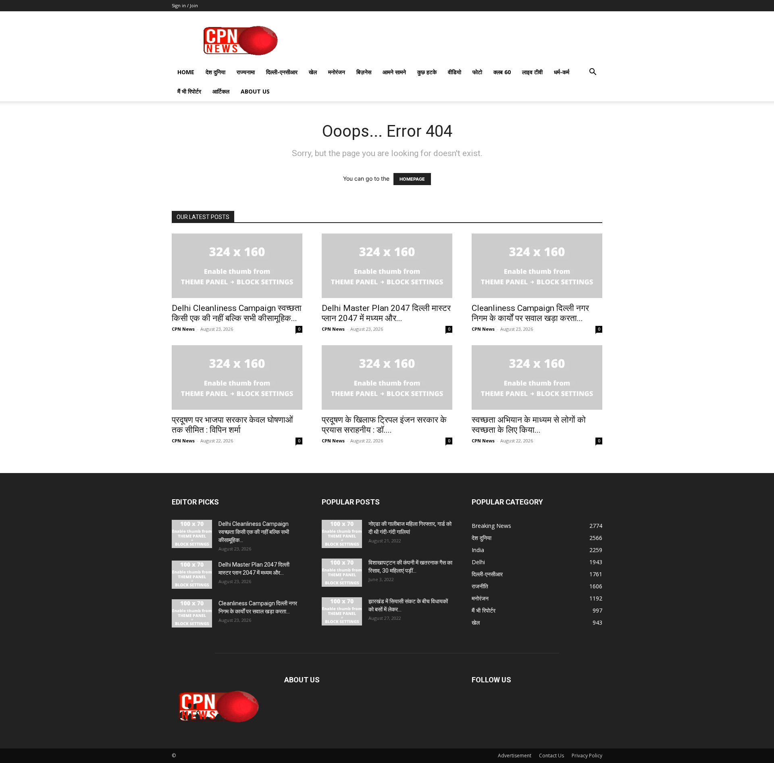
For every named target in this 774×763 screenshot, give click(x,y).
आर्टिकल (220, 91)
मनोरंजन (336, 72)
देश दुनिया (215, 72)
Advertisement (514, 755)
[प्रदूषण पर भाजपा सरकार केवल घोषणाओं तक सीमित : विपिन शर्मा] (237, 377)
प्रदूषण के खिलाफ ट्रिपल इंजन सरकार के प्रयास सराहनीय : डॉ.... (384, 425)
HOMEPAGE (412, 179)
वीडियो (454, 72)
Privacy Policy (587, 755)
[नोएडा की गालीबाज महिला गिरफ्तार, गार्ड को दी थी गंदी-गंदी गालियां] (342, 534)
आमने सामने (394, 72)
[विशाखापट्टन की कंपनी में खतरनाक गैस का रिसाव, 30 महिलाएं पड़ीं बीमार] (342, 573)
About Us (255, 91)
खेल (313, 72)
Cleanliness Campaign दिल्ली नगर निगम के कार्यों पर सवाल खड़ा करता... (530, 313)
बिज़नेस (363, 72)
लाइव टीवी (532, 72)
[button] (592, 73)
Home (185, 72)
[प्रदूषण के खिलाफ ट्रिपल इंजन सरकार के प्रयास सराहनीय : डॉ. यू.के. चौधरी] (387, 377)
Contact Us (551, 755)
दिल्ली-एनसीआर (282, 72)
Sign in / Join (185, 5)
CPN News (183, 329)
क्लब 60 (502, 72)
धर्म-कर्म (561, 72)
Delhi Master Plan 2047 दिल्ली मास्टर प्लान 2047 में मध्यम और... (386, 313)
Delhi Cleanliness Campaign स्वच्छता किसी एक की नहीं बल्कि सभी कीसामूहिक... (237, 313)
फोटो (477, 72)
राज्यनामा (246, 72)
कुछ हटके (427, 72)
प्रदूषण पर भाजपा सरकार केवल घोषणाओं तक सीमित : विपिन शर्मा (232, 425)
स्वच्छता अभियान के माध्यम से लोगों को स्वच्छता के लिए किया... (529, 425)
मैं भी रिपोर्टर (189, 91)
